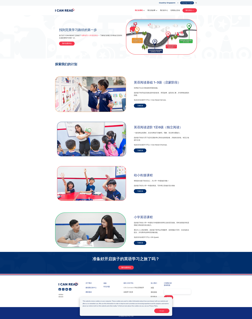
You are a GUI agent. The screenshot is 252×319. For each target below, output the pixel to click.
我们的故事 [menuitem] (151, 10)
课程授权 (154, 292)
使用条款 (61, 294)
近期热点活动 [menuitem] (175, 10)
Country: (163, 3)
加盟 (152, 288)
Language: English (187, 3)
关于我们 (89, 283)
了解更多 (140, 106)
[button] (196, 3)
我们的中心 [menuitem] (164, 10)
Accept (162, 311)
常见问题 (106, 287)
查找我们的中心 (91, 288)
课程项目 (89, 292)
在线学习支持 (128, 292)
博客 (105, 283)
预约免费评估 (67, 43)
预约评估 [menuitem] (188, 10)
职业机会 (154, 297)
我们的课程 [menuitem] (139, 10)
